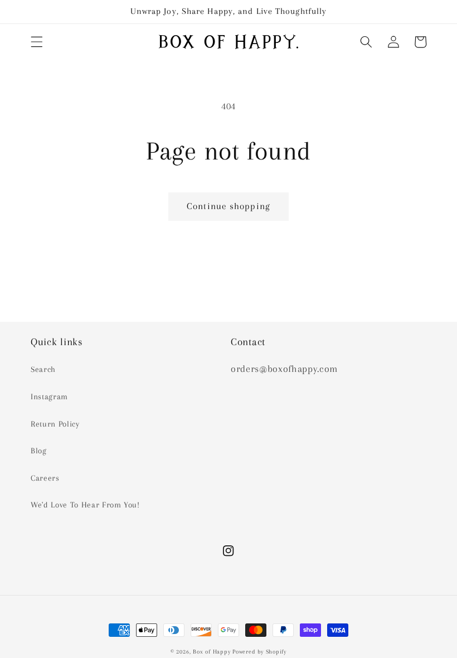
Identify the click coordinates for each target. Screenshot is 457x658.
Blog (39, 451)
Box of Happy (211, 651)
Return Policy (55, 424)
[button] (36, 41)
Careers (45, 478)
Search (43, 369)
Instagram (49, 396)
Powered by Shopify (259, 651)
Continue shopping (228, 206)
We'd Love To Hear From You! (85, 505)
